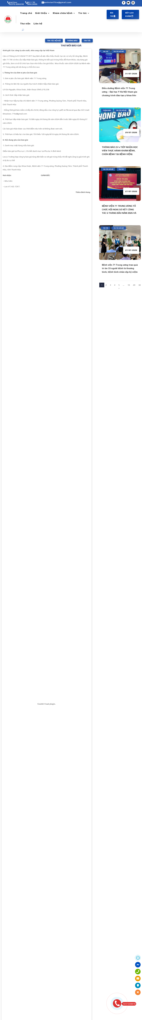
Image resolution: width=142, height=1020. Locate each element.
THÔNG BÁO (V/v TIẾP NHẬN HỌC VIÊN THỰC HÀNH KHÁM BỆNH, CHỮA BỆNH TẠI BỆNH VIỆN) (120, 150)
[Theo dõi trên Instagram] (133, 3)
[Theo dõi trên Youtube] (128, 3)
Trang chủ (26, 13)
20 (134, 285)
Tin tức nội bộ (54, 41)
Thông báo (72, 41)
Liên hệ (38, 23)
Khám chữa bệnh (63, 13)
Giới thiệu (41, 13)
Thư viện (25, 23)
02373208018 (129, 1004)
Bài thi (111, 14)
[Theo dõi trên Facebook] (123, 3)
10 (129, 285)
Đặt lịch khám (129, 14)
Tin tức (82, 13)
